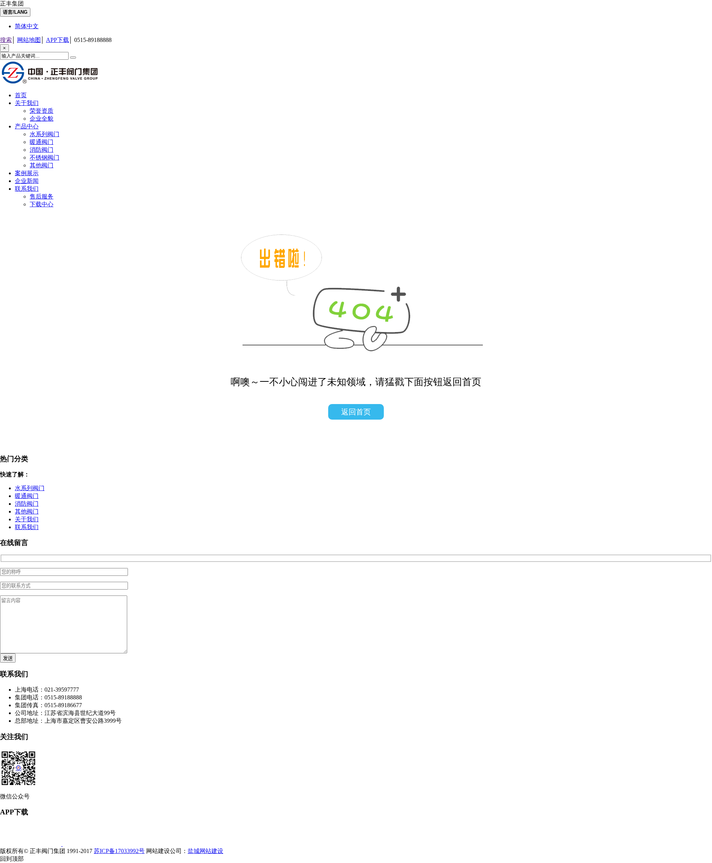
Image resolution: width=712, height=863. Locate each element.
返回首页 (356, 412)
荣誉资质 (41, 111)
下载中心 (41, 204)
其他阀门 (41, 165)
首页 (21, 95)
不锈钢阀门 (44, 157)
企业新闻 (27, 181)
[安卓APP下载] (93, 844)
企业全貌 (41, 118)
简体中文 (27, 26)
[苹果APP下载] (31, 844)
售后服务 (41, 196)
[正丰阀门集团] (52, 84)
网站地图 (29, 40)
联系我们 (27, 189)
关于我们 (27, 103)
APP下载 (57, 40)
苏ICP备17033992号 (119, 851)
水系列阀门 (44, 134)
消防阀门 (41, 150)
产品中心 (27, 126)
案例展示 (27, 173)
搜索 (6, 40)
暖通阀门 (41, 142)
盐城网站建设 (205, 851)
